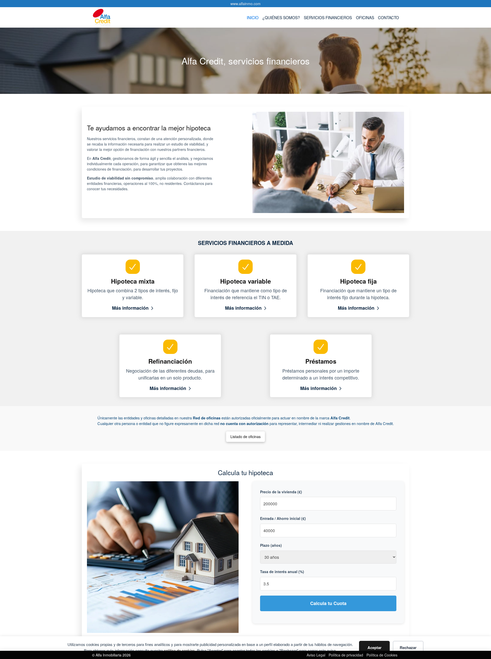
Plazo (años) (271, 545)
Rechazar (408, 647)
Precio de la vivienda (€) (281, 491)
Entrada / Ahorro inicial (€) (283, 518)
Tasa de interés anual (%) (282, 571)
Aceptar (374, 647)
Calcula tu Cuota (328, 603)
